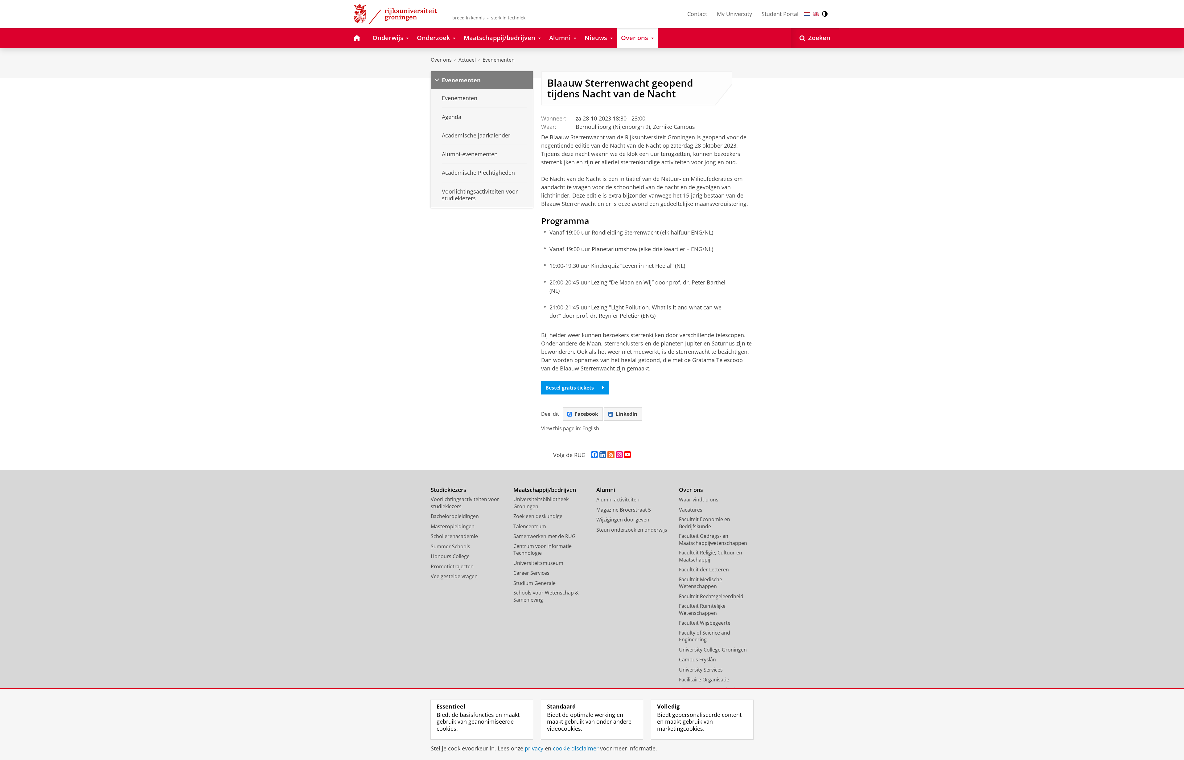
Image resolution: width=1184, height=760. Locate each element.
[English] (816, 14)
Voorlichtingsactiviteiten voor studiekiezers (465, 503)
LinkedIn (626, 414)
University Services (701, 669)
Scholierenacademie (454, 536)
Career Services (531, 573)
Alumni (605, 489)
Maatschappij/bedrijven (544, 489)
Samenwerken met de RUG (544, 536)
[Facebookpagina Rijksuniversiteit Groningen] (594, 455)
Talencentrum (529, 526)
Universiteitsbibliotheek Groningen (541, 503)
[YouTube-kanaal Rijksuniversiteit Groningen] (627, 455)
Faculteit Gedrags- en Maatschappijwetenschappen (713, 539)
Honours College (450, 556)
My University (734, 14)
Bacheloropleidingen (455, 516)
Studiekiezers (448, 489)
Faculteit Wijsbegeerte (704, 622)
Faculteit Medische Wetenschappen (700, 583)
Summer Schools (450, 546)
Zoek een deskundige (537, 516)
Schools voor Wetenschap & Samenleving (546, 596)
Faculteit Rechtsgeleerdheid (711, 596)
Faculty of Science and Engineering (704, 636)
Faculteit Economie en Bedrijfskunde (704, 523)
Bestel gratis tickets (569, 387)
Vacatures (690, 509)
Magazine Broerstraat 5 (623, 509)
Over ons (441, 59)
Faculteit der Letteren (704, 569)
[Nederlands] (807, 14)
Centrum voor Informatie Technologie (542, 550)
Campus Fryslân (697, 659)
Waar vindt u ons (698, 499)
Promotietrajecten (452, 566)
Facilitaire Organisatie (704, 679)
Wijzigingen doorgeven (622, 519)
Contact (697, 14)
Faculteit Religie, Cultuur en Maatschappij (710, 556)
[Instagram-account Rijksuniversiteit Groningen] (619, 455)
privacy (534, 748)
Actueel (467, 59)
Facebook (586, 414)
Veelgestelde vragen (454, 576)
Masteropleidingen (453, 526)
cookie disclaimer (575, 748)
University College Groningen (713, 649)
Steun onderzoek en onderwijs (631, 529)
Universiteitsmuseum (538, 563)
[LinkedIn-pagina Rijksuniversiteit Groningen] (602, 455)
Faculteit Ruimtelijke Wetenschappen (702, 609)
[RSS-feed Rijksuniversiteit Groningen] (611, 455)
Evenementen (499, 59)
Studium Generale (534, 583)
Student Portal (780, 14)
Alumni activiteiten (617, 499)
